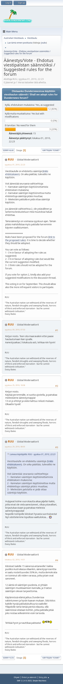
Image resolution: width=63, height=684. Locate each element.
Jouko (43, 42)
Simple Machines (39, 681)
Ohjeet (16, 677)
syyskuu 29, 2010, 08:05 (15, 446)
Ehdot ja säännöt (29, 677)
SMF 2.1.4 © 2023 (24, 681)
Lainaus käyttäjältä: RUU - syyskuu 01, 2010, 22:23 (32, 454)
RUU (11, 159)
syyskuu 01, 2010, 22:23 (15, 164)
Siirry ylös (8, 657)
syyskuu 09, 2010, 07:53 (15, 329)
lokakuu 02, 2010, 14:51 (15, 559)
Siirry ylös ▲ (44, 677)
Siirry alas (8, 150)
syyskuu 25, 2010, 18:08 (15, 385)
